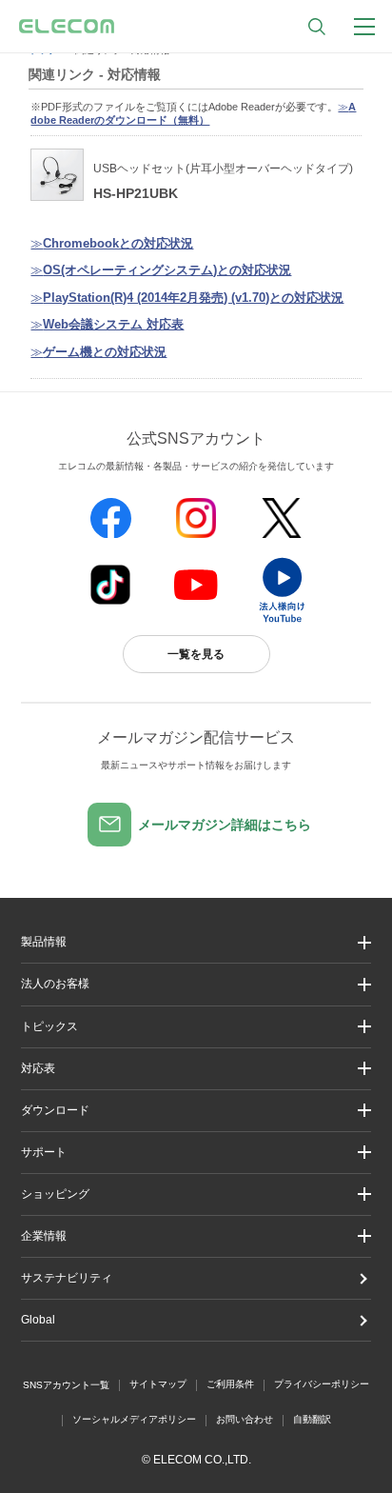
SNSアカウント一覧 (66, 1385)
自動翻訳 (312, 1419)
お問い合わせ (244, 1419)
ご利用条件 (230, 1384)
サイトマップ (157, 1384)
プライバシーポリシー (321, 1384)
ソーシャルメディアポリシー (134, 1419)
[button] (196, 1026)
